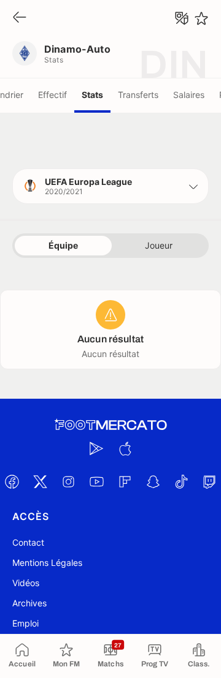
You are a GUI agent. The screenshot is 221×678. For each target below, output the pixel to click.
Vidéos (25, 583)
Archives (29, 603)
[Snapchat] (153, 481)
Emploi (25, 623)
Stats (92, 94)
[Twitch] (209, 481)
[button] (110, 186)
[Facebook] (11, 481)
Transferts (138, 94)
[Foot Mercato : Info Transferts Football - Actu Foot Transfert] (110, 425)
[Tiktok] (181, 481)
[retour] (19, 18)
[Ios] (124, 448)
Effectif (52, 94)
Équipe (63, 245)
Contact (28, 542)
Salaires (188, 94)
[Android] (96, 448)
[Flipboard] (124, 481)
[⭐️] (201, 18)
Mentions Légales (47, 562)
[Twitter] (40, 481)
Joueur (159, 245)
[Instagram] (68, 481)
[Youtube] (96, 481)
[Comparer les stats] (181, 18)
